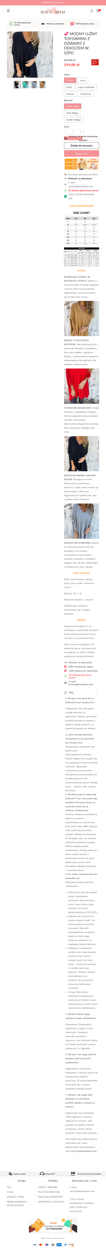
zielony (70, 93)
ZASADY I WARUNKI (48, 1187)
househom (61, 1238)
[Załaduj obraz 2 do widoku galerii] (25, 84)
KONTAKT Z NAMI (15, 1197)
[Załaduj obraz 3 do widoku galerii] (34, 84)
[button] (98, 10)
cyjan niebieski (86, 87)
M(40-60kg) (72, 106)
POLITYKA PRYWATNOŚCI (50, 1197)
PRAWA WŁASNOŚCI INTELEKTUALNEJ (17, 1203)
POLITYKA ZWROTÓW (49, 1192)
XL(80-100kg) (73, 119)
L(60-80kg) (72, 113)
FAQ (9, 1187)
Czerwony (85, 93)
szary (83, 80)
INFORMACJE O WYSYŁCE (51, 1202)
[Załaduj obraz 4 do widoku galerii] (42, 84)
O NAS (10, 1192)
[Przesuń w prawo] (50, 85)
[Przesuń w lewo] (10, 85)
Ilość (66, 126)
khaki (69, 87)
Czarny (70, 80)
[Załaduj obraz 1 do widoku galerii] (17, 84)
